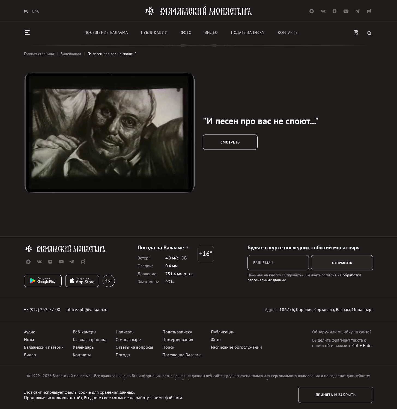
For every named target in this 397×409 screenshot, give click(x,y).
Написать (124, 332)
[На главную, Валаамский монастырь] (198, 14)
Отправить (342, 262)
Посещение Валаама (182, 354)
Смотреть (230, 142)
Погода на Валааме (161, 247)
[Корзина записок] (356, 33)
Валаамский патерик (44, 347)
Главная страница (89, 339)
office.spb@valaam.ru (87, 309)
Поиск (168, 347)
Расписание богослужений (236, 347)
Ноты (29, 339)
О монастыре (128, 339)
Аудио (29, 332)
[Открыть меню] (27, 32)
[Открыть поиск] (369, 33)
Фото (186, 32)
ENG (36, 11)
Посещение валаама (106, 32)
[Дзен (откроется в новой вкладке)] (334, 11)
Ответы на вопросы (134, 347)
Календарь (83, 347)
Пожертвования (177, 339)
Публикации (154, 32)
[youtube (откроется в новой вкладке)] (346, 11)
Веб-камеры (84, 332)
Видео (211, 32)
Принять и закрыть (336, 394)
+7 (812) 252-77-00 (42, 309)
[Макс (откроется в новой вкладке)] (311, 11)
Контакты (288, 32)
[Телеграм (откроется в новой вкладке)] (357, 11)
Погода (123, 354)
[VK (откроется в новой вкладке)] (323, 11)
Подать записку (248, 32)
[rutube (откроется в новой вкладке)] (369, 11)
